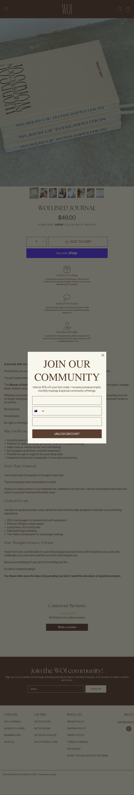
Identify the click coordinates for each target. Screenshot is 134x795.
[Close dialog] (103, 355)
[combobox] (38, 411)
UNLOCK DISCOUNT (67, 434)
